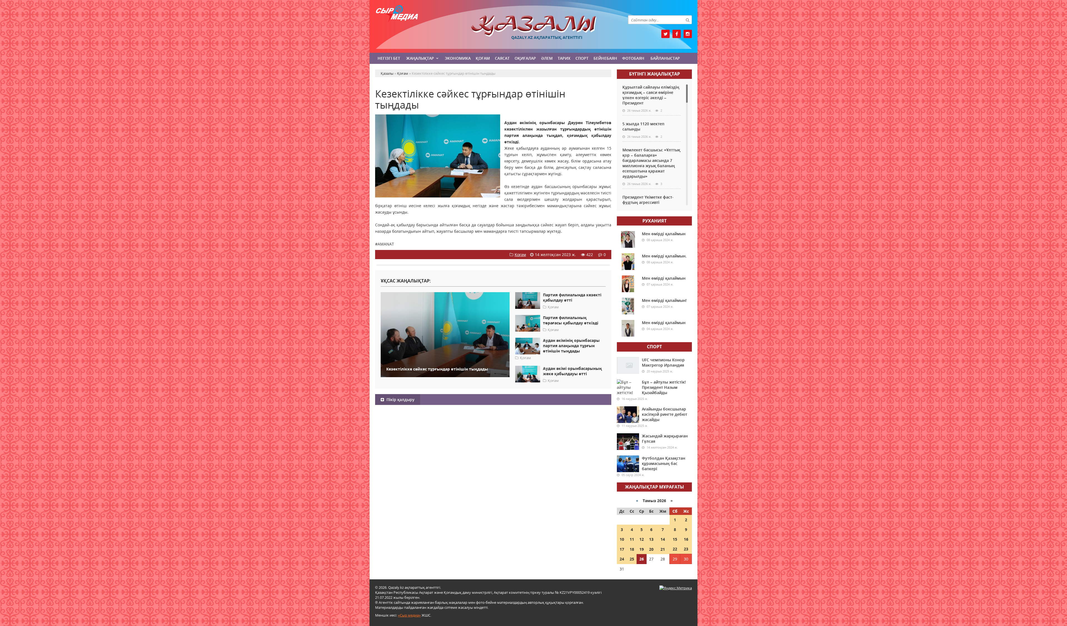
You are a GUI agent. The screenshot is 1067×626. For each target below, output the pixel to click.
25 (632, 559)
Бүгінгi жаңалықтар (654, 74)
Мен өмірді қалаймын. (664, 256)
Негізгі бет (389, 58)
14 (662, 539)
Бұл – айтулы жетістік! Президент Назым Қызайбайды (664, 387)
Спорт (582, 58)
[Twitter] (665, 34)
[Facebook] (676, 34)
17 (622, 549)
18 (632, 549)
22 (675, 549)
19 (641, 549)
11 (632, 539)
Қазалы (533, 26)
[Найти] (687, 20)
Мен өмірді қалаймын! (664, 300)
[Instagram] (688, 34)
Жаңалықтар (420, 58)
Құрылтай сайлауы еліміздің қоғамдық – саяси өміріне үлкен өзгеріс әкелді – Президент (650, 95)
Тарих (564, 58)
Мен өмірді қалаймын (663, 233)
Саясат (502, 58)
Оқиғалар (525, 58)
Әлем (547, 58)
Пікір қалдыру (400, 399)
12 (641, 539)
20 (651, 549)
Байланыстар (665, 58)
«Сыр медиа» (409, 615)
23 (686, 549)
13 (651, 539)
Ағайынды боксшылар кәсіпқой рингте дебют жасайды (664, 414)
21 (662, 549)
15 (675, 539)
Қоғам (483, 58)
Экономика (458, 58)
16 (686, 539)
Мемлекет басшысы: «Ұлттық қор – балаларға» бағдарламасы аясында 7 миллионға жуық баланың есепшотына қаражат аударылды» (651, 163)
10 (622, 539)
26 (641, 559)
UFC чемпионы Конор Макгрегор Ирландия (663, 362)
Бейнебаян (605, 58)
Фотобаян (633, 58)
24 (622, 559)
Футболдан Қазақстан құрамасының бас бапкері (663, 463)
